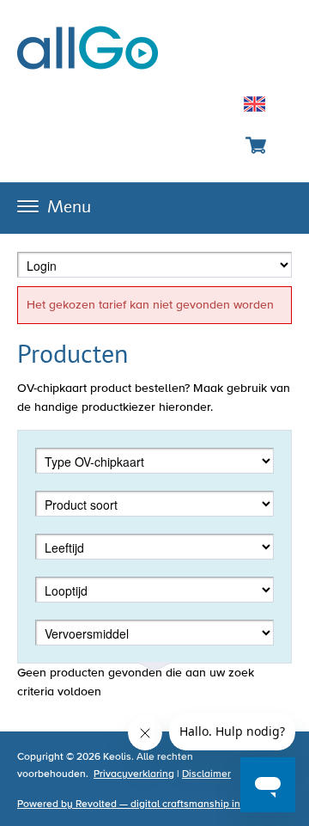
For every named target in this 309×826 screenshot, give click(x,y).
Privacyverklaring (134, 774)
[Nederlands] (254, 107)
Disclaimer (206, 774)
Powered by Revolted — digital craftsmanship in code (141, 804)
